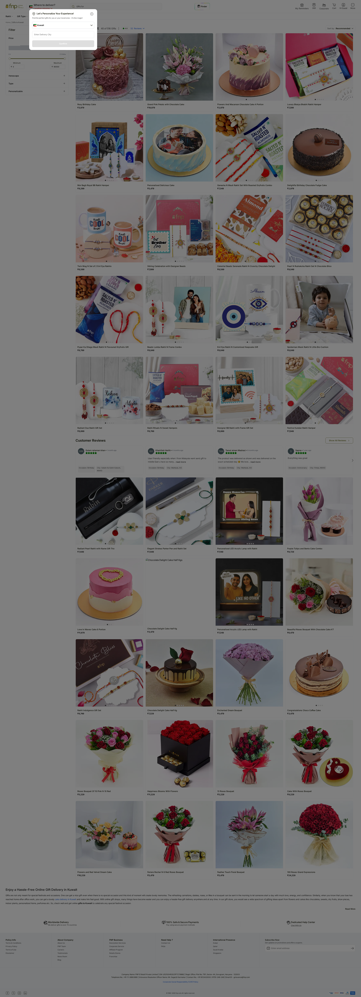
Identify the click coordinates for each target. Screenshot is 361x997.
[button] (92, 14)
